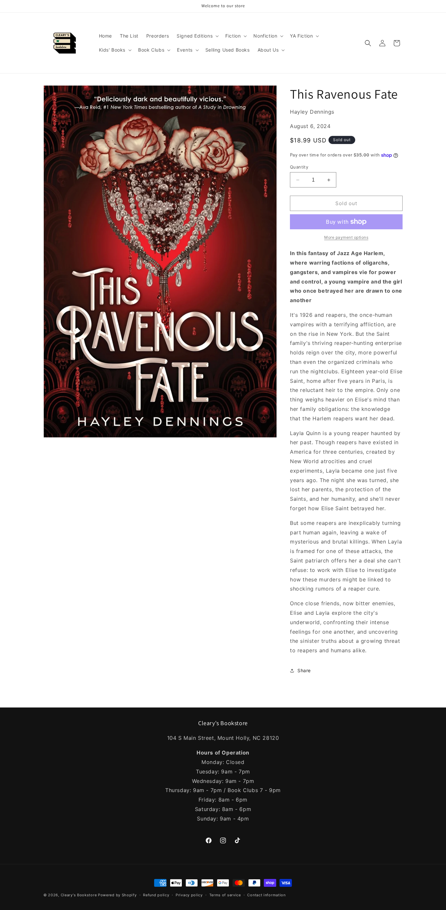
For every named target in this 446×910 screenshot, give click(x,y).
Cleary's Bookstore (79, 895)
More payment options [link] (346, 237)
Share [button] (304, 670)
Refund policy (156, 894)
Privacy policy (189, 894)
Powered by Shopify (117, 895)
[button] (197, 36)
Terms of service (225, 894)
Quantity (299, 167)
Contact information (266, 894)
